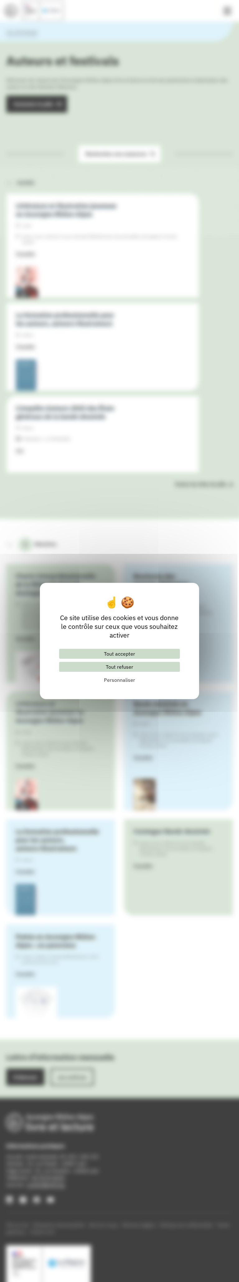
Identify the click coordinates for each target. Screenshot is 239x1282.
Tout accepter (119, 654)
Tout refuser (119, 667)
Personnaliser (119, 680)
